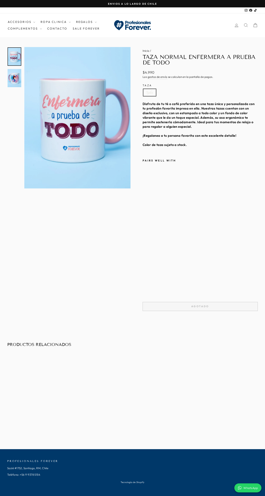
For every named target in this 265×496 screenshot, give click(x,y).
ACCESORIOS (20, 22)
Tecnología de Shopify (132, 482)
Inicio (146, 50)
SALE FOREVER (86, 28)
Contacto (57, 28)
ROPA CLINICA (54, 22)
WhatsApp (250, 488)
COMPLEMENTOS (23, 28)
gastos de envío (157, 77)
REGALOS (85, 22)
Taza (147, 85)
